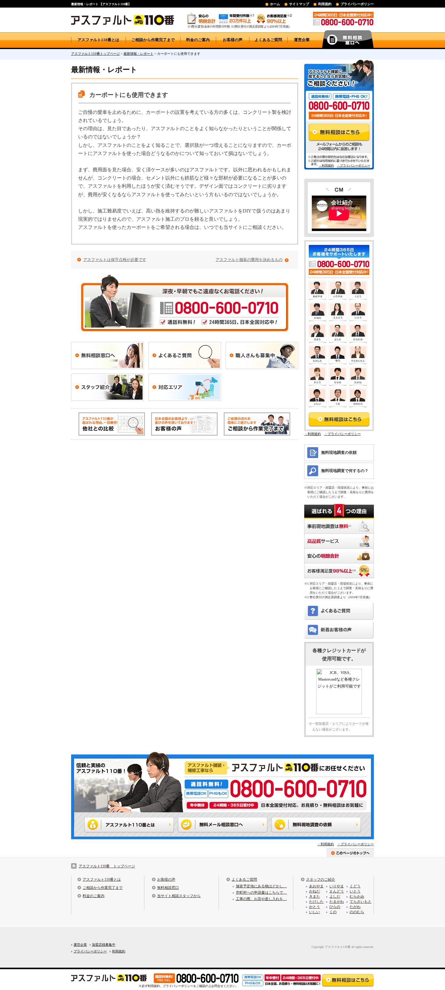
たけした (316, 901)
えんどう (336, 891)
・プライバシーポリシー (353, 165)
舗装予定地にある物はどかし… (261, 886)
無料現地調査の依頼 (339, 452)
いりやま (336, 886)
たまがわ (336, 901)
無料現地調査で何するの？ (344, 470)
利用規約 (324, 4)
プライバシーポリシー (357, 4)
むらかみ (357, 896)
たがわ (355, 907)
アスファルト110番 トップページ (107, 866)
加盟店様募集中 (103, 944)
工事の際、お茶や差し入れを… (261, 899)
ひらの (334, 907)
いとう (355, 891)
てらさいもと (360, 901)
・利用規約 (326, 165)
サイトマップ (299, 4)
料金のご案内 (198, 40)
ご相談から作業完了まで (153, 40)
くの (333, 912)
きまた (314, 896)
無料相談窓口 (168, 888)
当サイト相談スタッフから (179, 896)
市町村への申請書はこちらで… (261, 892)
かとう (314, 907)
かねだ (314, 891)
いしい (314, 912)
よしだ (334, 896)
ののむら (357, 912)
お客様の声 (232, 40)
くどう (355, 886)
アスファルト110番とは (98, 40)
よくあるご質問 (268, 40)
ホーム (275, 4)
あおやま (316, 886)
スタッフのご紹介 (320, 879)
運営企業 (302, 40)
